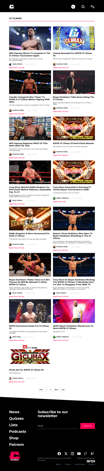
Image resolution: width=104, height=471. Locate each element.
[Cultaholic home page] (40, 6)
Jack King (16, 337)
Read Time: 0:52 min (17, 382)
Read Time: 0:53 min (60, 296)
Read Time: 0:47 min (61, 67)
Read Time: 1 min (59, 201)
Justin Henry (17, 378)
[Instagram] (72, 453)
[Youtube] (79, 453)
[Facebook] (59, 453)
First (41, 389)
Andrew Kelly (62, 64)
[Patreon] (85, 453)
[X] (65, 453)
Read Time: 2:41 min (60, 340)
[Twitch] (92, 453)
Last (63, 389)
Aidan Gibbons (62, 198)
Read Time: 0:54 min (17, 158)
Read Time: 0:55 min (17, 340)
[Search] (83, 6)
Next (56, 389)
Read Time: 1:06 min (60, 155)
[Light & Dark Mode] (73, 7)
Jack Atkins (17, 64)
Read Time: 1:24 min (16, 67)
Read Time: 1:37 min (60, 111)
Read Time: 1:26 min (16, 296)
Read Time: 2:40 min (17, 204)
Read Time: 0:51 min (16, 114)
